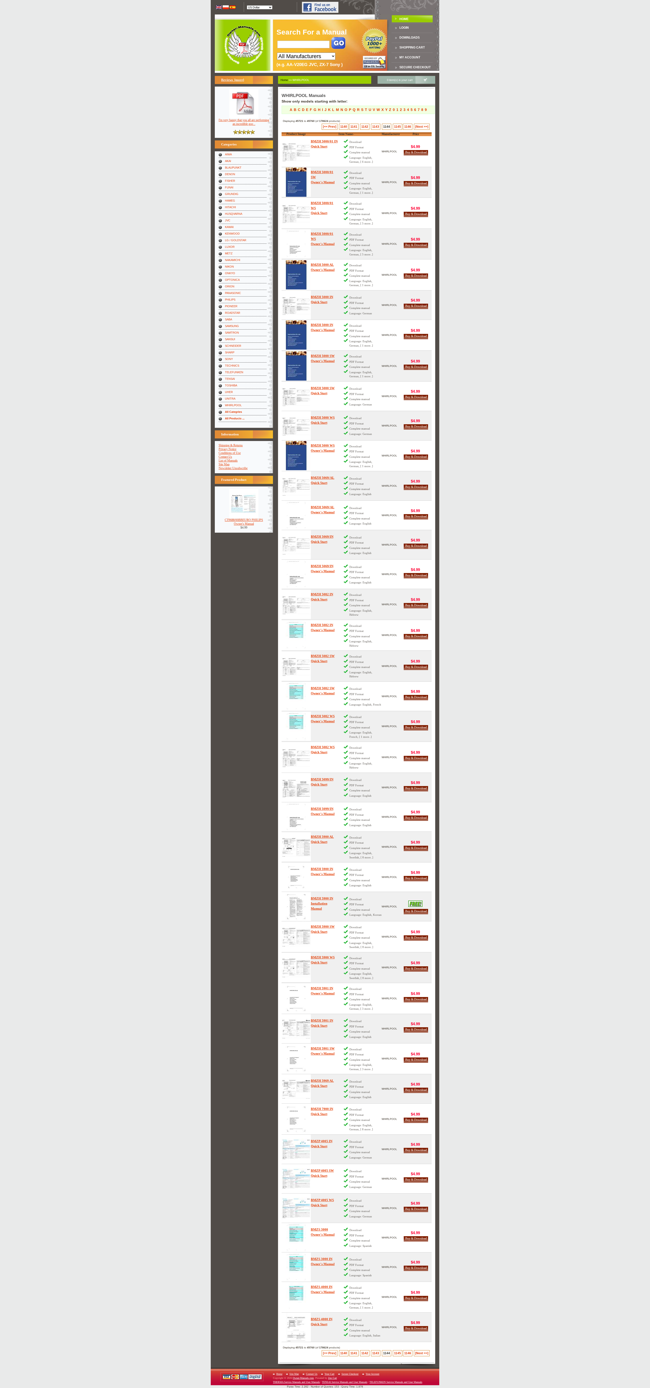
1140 (343, 126)
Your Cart (329, 1374)
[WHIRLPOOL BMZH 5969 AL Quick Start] (296, 1088)
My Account (409, 57)
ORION (229, 286)
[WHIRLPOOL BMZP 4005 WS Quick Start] (296, 1208)
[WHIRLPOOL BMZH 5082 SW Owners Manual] (296, 696)
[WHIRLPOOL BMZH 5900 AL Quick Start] (296, 846)
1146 (407, 126)
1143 (375, 126)
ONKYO (230, 273)
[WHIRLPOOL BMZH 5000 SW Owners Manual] (296, 366)
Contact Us (225, 457)
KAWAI (229, 226)
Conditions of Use (230, 453)
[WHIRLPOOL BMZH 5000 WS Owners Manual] (296, 455)
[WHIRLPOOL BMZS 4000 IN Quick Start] (296, 1327)
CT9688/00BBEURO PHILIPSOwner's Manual (244, 522)
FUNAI (229, 187)
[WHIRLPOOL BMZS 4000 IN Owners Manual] (296, 1297)
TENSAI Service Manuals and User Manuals (344, 1382)
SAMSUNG (232, 326)
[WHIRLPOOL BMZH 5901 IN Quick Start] (296, 1028)
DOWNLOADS (409, 37)
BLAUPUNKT (233, 167)
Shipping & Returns (231, 445)
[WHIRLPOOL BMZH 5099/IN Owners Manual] (296, 816)
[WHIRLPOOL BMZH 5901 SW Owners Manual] (296, 1058)
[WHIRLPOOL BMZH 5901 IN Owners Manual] (296, 998)
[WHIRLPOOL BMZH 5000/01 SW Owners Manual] (296, 182)
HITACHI (230, 207)
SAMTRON (232, 332)
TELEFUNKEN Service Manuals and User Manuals (395, 1382)
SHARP (229, 352)
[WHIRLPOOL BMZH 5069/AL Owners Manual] (296, 515)
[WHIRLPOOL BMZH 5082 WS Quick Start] (296, 757)
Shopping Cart (412, 47)
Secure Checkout (415, 67)
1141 (353, 126)
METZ (229, 253)
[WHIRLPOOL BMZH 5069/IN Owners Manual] (296, 574)
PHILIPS (230, 299)
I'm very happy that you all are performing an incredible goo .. (244, 122)
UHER (229, 392)
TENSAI (230, 378)
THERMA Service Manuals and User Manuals (296, 1382)
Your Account (372, 1374)
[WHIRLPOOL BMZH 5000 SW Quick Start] (296, 396)
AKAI (228, 160)
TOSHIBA (231, 385)
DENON (230, 174)
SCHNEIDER (233, 345)
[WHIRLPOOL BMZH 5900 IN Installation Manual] (296, 906)
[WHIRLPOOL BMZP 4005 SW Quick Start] (296, 1178)
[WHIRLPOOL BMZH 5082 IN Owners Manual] (296, 635)
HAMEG (230, 200)
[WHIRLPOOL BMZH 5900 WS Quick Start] (296, 967)
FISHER (230, 180)
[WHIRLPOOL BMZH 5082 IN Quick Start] (296, 604)
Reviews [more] (232, 80)
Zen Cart (332, 1378)
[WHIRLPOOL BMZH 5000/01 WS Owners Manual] (296, 243)
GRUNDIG (231, 193)
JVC (227, 220)
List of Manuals (228, 460)
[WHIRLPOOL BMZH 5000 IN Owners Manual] (296, 335)
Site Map (224, 464)
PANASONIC (233, 293)
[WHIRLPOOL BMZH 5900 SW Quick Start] (296, 936)
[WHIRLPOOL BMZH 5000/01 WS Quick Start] (296, 213)
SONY (229, 359)
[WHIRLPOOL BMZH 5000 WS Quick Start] (296, 425)
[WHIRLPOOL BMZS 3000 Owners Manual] (296, 1237)
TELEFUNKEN (234, 372)
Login (404, 27)
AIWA (228, 154)
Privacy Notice (227, 449)
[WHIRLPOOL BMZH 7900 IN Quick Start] (296, 1119)
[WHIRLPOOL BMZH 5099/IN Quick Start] (296, 787)
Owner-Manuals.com (303, 1378)
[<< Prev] (329, 126)
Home (404, 19)
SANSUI (230, 339)
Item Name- (346, 134)
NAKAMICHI (232, 260)
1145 (397, 126)
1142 (364, 126)
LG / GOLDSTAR (235, 240)
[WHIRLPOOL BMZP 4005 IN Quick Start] (296, 1149)
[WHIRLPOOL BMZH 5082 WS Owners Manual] (296, 726)
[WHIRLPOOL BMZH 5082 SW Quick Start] (296, 666)
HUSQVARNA (233, 213)
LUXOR (230, 246)
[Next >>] (421, 126)
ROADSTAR (232, 312)
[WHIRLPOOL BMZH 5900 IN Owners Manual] (296, 877)
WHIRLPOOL (233, 405)
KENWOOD (232, 233)
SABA (228, 319)
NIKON (229, 266)
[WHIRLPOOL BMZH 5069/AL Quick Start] (296, 485)
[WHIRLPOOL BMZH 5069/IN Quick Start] (296, 544)
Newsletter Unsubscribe (233, 468)
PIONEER (231, 306)
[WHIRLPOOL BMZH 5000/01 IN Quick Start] (296, 151)
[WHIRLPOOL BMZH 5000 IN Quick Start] (296, 305)
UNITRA (230, 398)
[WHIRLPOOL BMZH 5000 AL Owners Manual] (296, 274)
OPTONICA (232, 279)
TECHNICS (232, 365)
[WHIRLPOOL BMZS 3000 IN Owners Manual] (296, 1267)
